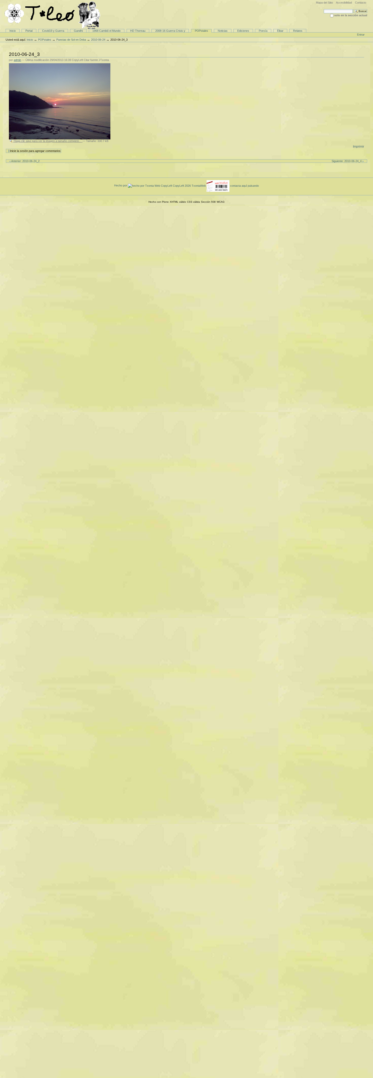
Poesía (263, 30)
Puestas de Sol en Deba (71, 39)
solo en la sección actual (350, 15)
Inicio (12, 30)
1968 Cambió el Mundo (106, 30)
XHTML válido (178, 201)
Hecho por (121, 185)
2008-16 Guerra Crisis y (170, 30)
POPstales (201, 30)
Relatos (297, 30)
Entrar (361, 34)
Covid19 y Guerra (53, 30)
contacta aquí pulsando (244, 185)
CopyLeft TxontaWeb (190, 185)
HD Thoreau (137, 30)
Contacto (360, 2)
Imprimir (358, 146)
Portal (28, 30)
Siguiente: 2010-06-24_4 (347, 161)
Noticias (223, 30)
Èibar (280, 30)
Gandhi (78, 30)
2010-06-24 (98, 39)
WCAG (221, 201)
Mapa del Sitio (324, 2)
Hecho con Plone (158, 201)
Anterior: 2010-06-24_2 (25, 161)
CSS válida (193, 201)
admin (17, 59)
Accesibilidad (344, 2)
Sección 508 (208, 201)
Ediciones (243, 30)
